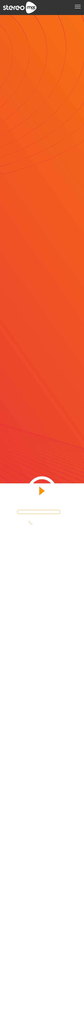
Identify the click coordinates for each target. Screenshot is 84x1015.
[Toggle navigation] (78, 6)
